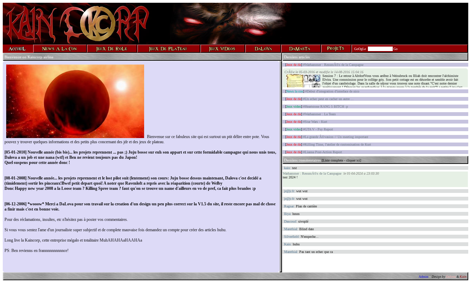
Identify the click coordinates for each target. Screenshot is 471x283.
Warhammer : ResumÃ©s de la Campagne (312, 173)
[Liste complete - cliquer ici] (341, 160)
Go (395, 49)
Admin (423, 277)
